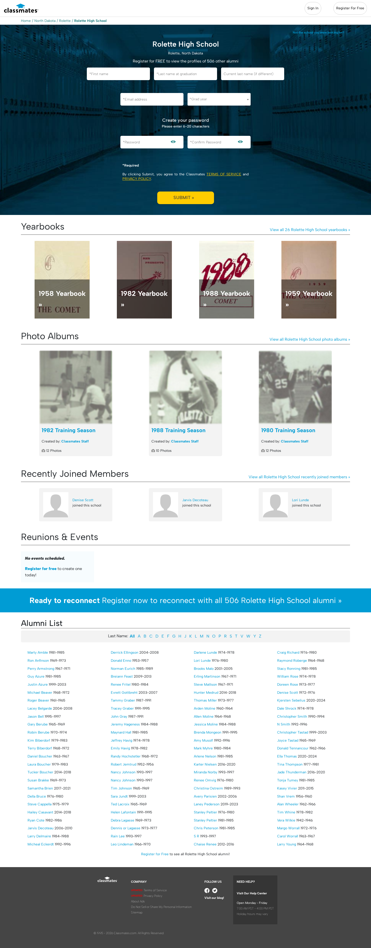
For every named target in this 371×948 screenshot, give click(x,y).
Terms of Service (223, 174)
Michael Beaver (40, 692)
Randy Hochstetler (126, 756)
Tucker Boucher (40, 772)
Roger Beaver (38, 700)
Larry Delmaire (39, 836)
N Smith (283, 724)
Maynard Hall (121, 732)
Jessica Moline (206, 724)
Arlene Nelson (205, 756)
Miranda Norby (205, 772)
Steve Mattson (205, 684)
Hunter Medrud (206, 692)
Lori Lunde (300, 500)
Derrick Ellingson (124, 652)
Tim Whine (286, 812)
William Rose (287, 676)
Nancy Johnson (123, 772)
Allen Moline (204, 716)
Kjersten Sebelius (291, 700)
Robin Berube (38, 732)
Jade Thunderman (291, 772)
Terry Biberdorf (40, 748)
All (132, 636)
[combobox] (219, 99)
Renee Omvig (205, 780)
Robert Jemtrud (123, 764)
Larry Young (286, 844)
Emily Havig (120, 748)
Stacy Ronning (288, 669)
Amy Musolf (203, 740)
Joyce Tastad (287, 740)
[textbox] (219, 99)
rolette (65, 21)
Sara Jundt (119, 796)
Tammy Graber (123, 700)
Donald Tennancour (292, 748)
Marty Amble (38, 652)
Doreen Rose (287, 684)
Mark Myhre (203, 748)
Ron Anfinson (38, 660)
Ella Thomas (287, 756)
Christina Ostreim (208, 788)
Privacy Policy (136, 179)
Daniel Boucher (40, 756)
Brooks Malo (204, 669)
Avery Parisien (205, 796)
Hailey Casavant (40, 812)
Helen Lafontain (123, 812)
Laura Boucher (39, 764)
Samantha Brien (40, 788)
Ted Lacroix (120, 804)
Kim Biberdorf (39, 740)
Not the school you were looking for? (318, 32)
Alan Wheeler (288, 804)
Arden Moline (204, 708)
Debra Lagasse (122, 820)
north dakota (45, 21)
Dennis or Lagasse (125, 828)
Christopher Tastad (292, 732)
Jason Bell (36, 716)
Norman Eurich (123, 669)
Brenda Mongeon (207, 732)
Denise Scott (82, 500)
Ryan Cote (36, 820)
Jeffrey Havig (121, 740)
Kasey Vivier (287, 788)
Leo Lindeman (122, 844)
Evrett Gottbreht (124, 692)
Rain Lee (118, 836)
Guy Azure (36, 676)
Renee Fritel (120, 684)
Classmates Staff (75, 441)
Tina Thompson (290, 764)
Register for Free (155, 854)
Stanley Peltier (205, 812)
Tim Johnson (121, 788)
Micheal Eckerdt (41, 844)
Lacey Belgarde (40, 708)
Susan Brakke (38, 780)
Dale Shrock (286, 708)
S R (196, 836)
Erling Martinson (207, 676)
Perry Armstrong (41, 669)
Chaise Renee (205, 844)
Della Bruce (37, 796)
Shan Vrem (286, 796)
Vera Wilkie (286, 820)
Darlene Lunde (205, 652)
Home (26, 21)
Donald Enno (121, 660)
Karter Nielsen (205, 764)
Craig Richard (288, 652)
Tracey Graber (122, 708)
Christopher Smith (292, 716)
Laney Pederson (207, 804)
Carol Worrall (287, 836)
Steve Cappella (39, 804)
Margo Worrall (288, 828)
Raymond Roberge (292, 660)
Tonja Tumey (287, 780)
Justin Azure (38, 684)
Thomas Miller (205, 700)
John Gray (119, 716)
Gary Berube (38, 724)
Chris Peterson (206, 828)
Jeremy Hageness (125, 724)
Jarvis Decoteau (195, 500)
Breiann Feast (122, 676)
